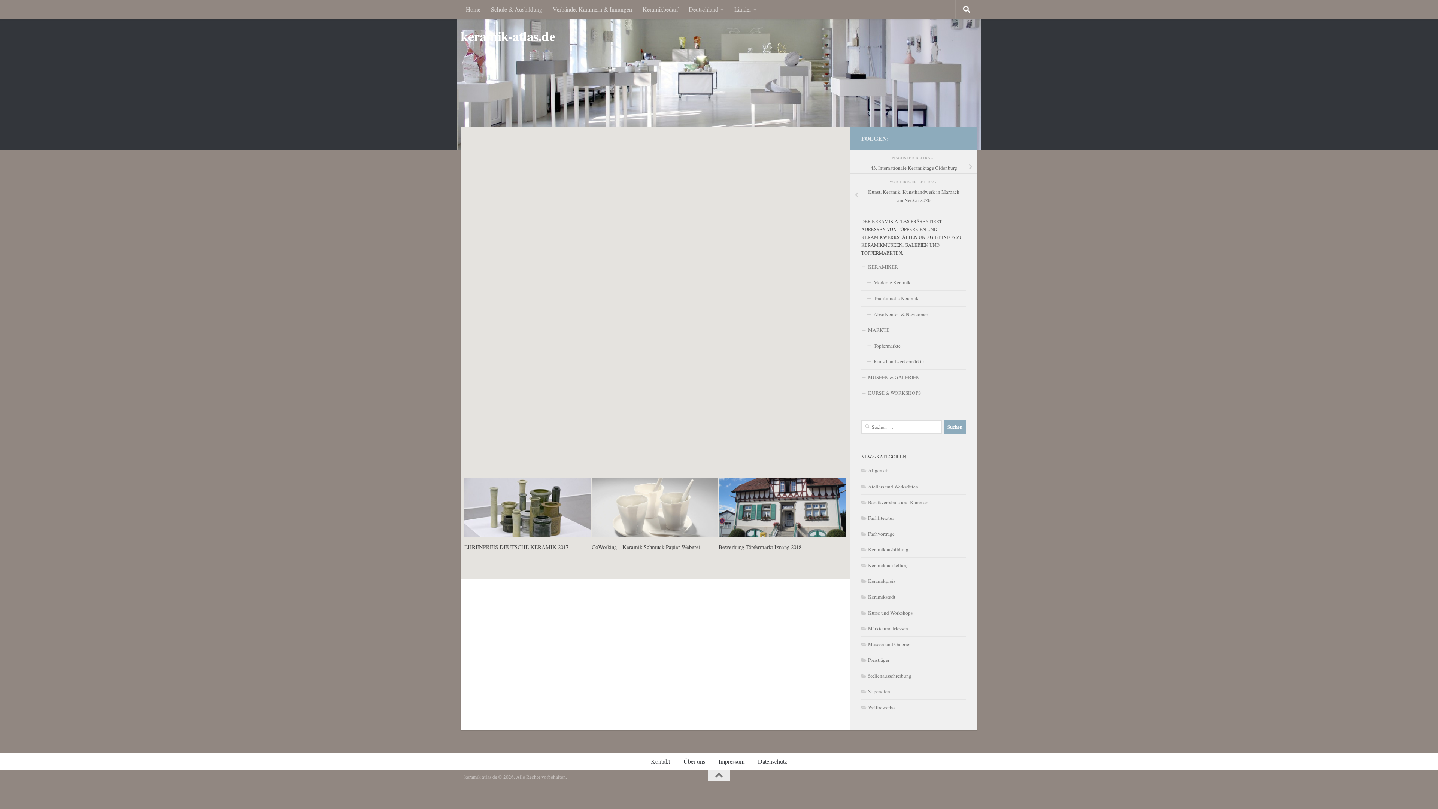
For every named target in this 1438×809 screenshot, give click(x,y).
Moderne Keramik (892, 282)
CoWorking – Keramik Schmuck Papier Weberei (646, 547)
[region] (719, 75)
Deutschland (703, 9)
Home (473, 9)
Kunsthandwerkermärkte (899, 361)
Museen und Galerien (890, 644)
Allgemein (879, 470)
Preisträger (878, 660)
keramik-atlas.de (508, 36)
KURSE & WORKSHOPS (894, 393)
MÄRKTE (878, 330)
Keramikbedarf (660, 9)
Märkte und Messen (888, 628)
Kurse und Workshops (890, 612)
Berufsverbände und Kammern (899, 502)
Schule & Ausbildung (516, 9)
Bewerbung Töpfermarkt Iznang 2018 (760, 547)
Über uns (694, 761)
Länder (742, 9)
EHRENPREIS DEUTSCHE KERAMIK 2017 (516, 547)
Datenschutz (772, 761)
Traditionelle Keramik (896, 298)
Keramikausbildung (888, 549)
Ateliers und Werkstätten (893, 486)
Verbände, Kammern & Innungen (592, 9)
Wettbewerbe (881, 707)
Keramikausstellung (888, 565)
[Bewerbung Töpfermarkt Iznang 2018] (782, 507)
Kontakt (660, 761)
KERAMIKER (883, 266)
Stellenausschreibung (889, 675)
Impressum (731, 761)
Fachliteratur (881, 518)
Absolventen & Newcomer (901, 314)
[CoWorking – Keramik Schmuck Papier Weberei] (655, 507)
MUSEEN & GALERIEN (894, 377)
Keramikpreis (881, 581)
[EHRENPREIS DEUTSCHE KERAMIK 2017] (527, 507)
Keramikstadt (881, 596)
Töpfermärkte (887, 345)
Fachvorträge (881, 533)
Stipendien (879, 691)
